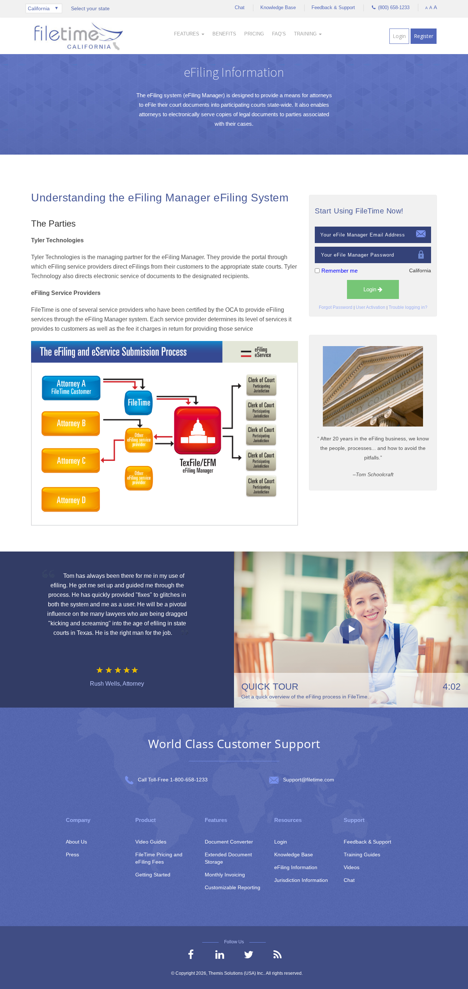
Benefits (224, 34)
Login (399, 36)
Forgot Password (335, 307)
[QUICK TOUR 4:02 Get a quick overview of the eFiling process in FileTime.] (351, 629)
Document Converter (229, 842)
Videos (351, 867)
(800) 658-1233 (393, 7)
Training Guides (362, 854)
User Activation (370, 307)
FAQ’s (279, 34)
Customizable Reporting (232, 887)
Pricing (254, 34)
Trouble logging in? (408, 307)
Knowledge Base (278, 7)
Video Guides (150, 842)
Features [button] (187, 34)
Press (72, 854)
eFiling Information (295, 867)
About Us (76, 842)
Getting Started (152, 875)
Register (423, 36)
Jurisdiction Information (301, 880)
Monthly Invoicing (225, 875)
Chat (240, 7)
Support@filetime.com (308, 780)
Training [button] (306, 34)
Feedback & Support (333, 7)
